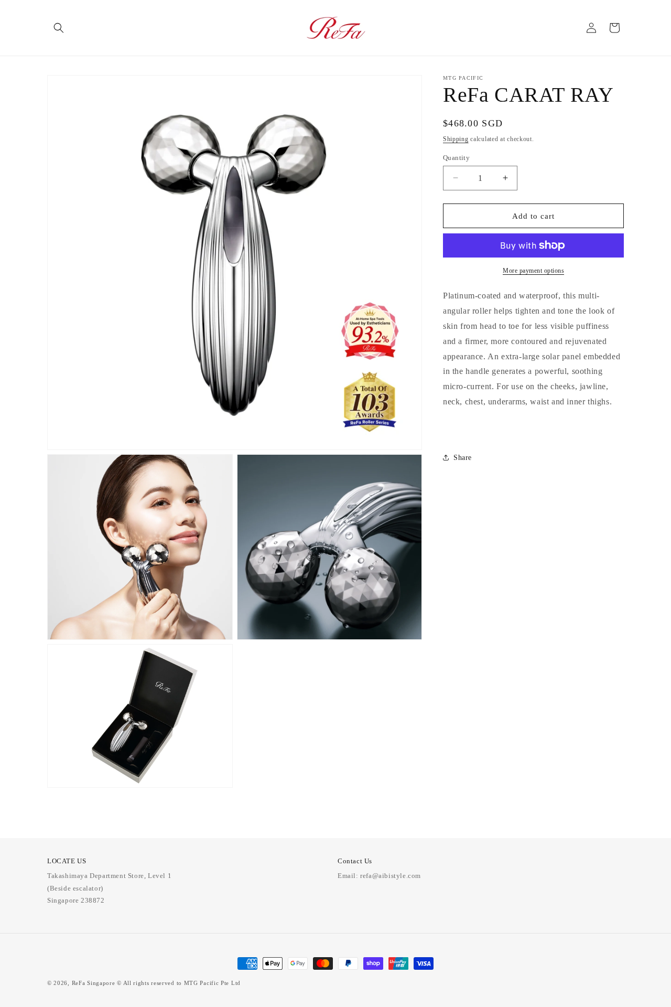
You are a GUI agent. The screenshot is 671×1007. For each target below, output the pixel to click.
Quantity (456, 157)
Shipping (456, 139)
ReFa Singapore (93, 983)
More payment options (533, 270)
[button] (58, 27)
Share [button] (462, 457)
